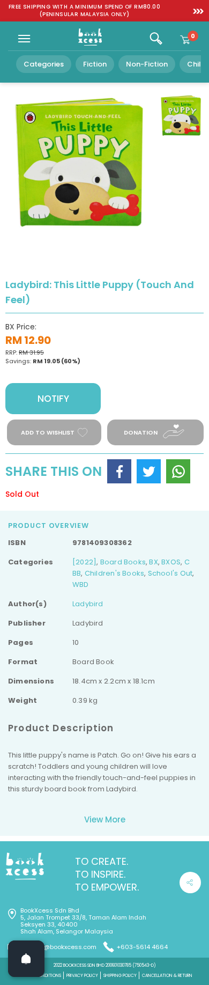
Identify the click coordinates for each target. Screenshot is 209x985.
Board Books (123, 562)
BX (153, 562)
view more (104, 819)
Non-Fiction (147, 64)
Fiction (95, 64)
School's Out (170, 573)
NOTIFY (53, 398)
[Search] (156, 38)
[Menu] (24, 38)
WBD (80, 584)
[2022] (84, 562)
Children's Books (114, 573)
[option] (84, 10)
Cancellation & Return (167, 976)
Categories (44, 64)
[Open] (26, 958)
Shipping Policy (120, 976)
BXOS (171, 562)
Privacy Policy (82, 976)
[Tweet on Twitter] (149, 471)
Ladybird (87, 604)
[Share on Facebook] (119, 471)
